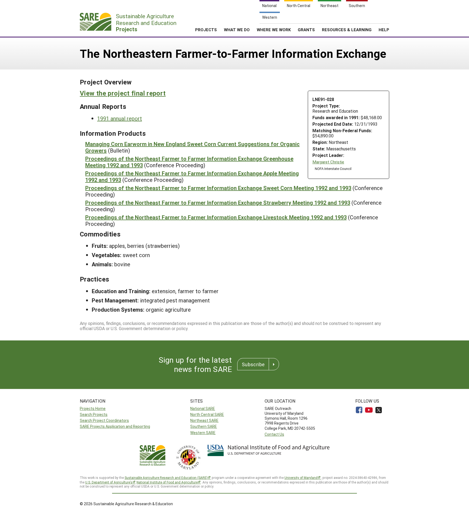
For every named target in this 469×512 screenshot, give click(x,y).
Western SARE (203, 432)
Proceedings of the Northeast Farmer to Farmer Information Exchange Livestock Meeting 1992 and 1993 (216, 217)
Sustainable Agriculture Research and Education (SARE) (166, 477)
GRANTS (306, 29)
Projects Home (93, 408)
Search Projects (93, 414)
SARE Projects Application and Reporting (115, 426)
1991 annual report (119, 118)
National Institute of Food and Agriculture (167, 482)
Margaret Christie (328, 162)
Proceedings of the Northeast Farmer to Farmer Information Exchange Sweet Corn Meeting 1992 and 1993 (218, 187)
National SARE (202, 408)
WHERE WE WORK (274, 29)
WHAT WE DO (237, 29)
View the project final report (123, 93)
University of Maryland (301, 477)
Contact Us (274, 434)
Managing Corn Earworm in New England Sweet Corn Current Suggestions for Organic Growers (192, 147)
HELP (384, 29)
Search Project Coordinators (104, 420)
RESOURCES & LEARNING (347, 29)
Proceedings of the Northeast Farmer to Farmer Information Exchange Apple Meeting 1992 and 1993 (192, 176)
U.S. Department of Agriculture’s (108, 482)
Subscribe (253, 364)
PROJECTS (206, 29)
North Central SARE (207, 414)
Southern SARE (203, 426)
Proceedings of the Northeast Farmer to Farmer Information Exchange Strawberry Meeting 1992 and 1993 (217, 202)
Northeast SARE (204, 420)
